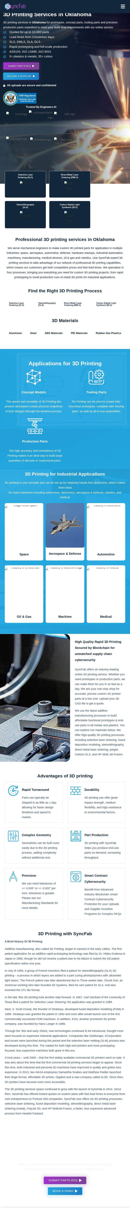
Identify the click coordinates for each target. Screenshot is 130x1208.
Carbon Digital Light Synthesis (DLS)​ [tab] (106, 304)
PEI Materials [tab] (79, 333)
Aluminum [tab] (15, 333)
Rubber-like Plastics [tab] (108, 333)
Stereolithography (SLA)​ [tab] (47, 304)
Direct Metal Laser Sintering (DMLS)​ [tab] (73, 304)
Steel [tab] (33, 333)
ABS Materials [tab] (54, 333)
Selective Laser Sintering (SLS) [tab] (16, 304)
